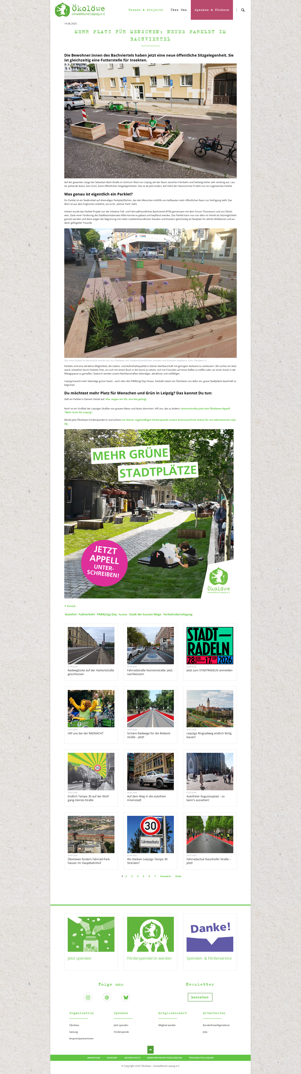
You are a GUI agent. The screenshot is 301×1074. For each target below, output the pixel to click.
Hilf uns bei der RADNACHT (85, 733)
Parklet (123, 614)
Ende (178, 876)
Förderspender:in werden (149, 958)
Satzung (73, 1031)
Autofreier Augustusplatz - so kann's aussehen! (206, 798)
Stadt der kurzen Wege (145, 614)
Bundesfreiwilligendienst (216, 1025)
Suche (242, 7)
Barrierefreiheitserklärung (164, 1057)
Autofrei (71, 614)
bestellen (200, 997)
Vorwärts (165, 876)
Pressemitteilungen (201, 1057)
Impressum (93, 1057)
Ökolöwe (74, 1025)
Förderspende (121, 1031)
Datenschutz (132, 1057)
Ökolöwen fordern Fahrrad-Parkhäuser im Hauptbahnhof (89, 861)
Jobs (205, 1031)
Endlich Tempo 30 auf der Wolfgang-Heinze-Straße (88, 798)
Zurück (71, 606)
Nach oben (150, 1050)
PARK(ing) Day (107, 614)
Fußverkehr (87, 614)
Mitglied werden (167, 1025)
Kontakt (112, 1057)
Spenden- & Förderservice (209, 958)
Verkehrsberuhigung (177, 614)
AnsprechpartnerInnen (81, 1038)
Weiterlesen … (97, 654)
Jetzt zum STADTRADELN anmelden (209, 670)
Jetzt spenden (79, 958)
